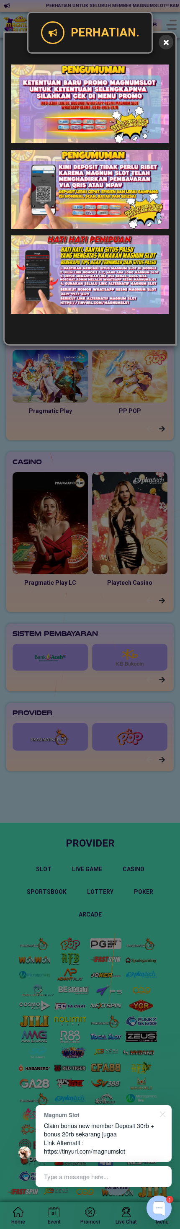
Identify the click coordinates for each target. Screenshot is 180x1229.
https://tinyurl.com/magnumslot (84, 1150)
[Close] (166, 42)
